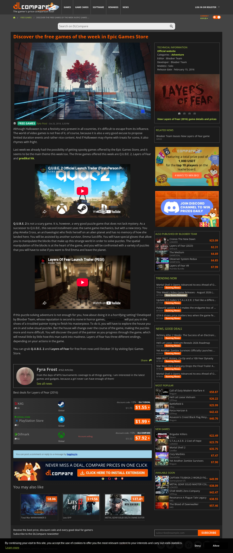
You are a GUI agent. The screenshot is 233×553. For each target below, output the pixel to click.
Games (67, 7)
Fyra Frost (42, 123)
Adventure (177, 54)
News (126, 7)
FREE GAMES (26, 123)
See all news (44, 383)
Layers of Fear (115, 319)
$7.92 (141, 438)
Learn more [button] (12, 547)
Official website (166, 51)
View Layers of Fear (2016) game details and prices (186, 119)
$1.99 (141, 421)
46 (18, 408)
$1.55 (141, 407)
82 (18, 438)
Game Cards (82, 7)
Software (98, 7)
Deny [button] (198, 545)
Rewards (113, 7)
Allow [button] (216, 545)
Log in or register (205, 7)
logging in (72, 454)
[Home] (14, 17)
